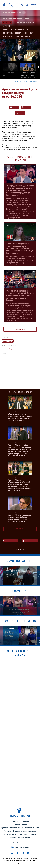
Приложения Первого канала (12, 828)
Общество (12, 349)
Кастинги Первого (32, 828)
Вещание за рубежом (22, 847)
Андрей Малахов (8, 341)
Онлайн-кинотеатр (20, 824)
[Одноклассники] (26, 107)
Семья (4, 349)
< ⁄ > (18, 113)
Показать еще (20, 329)
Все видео (7, 831)
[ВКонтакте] (14, 107)
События (12, 837)
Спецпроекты (26, 821)
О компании (13, 821)
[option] (10, 68)
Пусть (12, 12)
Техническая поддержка (27, 834)
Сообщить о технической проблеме (26, 81)
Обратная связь (10, 834)
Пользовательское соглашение (24, 831)
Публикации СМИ (24, 837)
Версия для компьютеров (20, 842)
